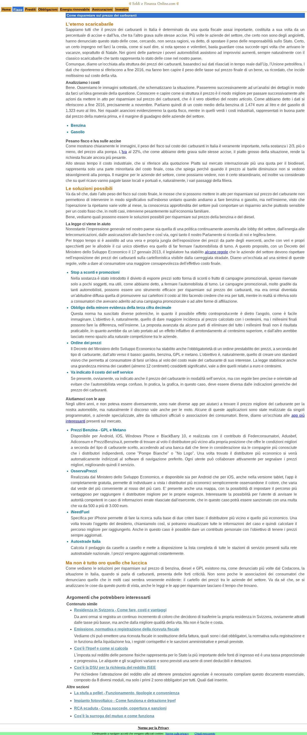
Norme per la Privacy (153, 727)
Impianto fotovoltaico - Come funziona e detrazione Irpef (125, 701)
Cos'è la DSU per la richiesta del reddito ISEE (115, 668)
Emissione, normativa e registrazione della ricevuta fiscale (126, 629)
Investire (121, 9)
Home (6, 9)
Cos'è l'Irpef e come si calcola (101, 648)
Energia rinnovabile (74, 9)
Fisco (18, 9)
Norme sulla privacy (177, 733)
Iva (124, 152)
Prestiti (30, 9)
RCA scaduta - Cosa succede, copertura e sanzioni (120, 708)
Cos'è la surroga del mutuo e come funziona (114, 716)
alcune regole (216, 252)
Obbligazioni (48, 9)
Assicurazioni (102, 9)
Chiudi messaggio (205, 733)
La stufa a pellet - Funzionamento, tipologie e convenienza (126, 693)
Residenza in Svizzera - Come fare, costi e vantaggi (120, 610)
